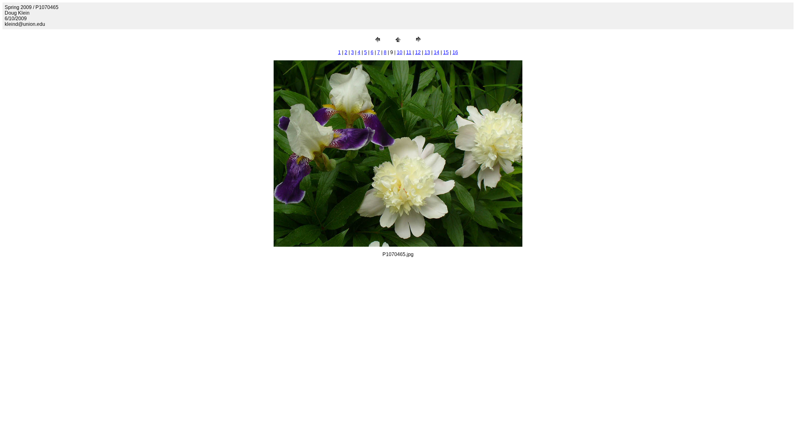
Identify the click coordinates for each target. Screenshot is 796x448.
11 (408, 52)
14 (436, 52)
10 (399, 52)
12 (418, 52)
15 (446, 52)
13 (427, 52)
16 (455, 52)
